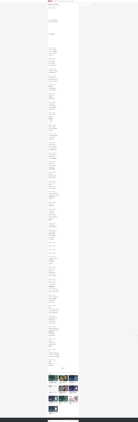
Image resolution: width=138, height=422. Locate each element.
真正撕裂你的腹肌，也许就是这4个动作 (53, 392)
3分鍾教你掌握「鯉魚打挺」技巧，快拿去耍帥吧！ (73, 382)
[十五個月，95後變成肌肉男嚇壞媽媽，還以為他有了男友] (63, 378)
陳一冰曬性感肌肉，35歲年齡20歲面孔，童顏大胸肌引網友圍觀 (53, 382)
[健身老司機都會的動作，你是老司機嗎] (53, 399)
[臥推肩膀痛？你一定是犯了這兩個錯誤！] (73, 399)
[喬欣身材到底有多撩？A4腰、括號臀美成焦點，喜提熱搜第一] (73, 388)
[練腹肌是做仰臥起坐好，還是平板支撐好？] (53, 409)
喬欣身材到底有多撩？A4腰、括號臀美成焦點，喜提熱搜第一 (73, 392)
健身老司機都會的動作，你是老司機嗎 (53, 403)
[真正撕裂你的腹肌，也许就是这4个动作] (53, 388)
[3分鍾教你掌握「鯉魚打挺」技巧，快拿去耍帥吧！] (73, 378)
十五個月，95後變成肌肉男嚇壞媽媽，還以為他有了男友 (63, 382)
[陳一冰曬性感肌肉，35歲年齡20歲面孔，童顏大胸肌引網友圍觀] (53, 378)
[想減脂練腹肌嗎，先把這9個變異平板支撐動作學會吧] (63, 388)
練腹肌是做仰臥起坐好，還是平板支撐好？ (53, 413)
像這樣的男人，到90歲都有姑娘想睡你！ (63, 403)
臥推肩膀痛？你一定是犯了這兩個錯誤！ (73, 403)
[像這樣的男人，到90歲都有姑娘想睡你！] (63, 399)
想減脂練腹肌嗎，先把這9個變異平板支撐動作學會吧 (63, 392)
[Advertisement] (63, 14)
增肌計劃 (50, 386)
